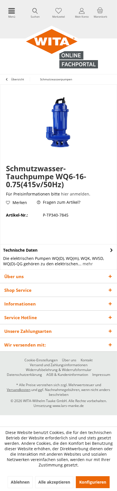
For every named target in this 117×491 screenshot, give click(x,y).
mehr (87, 263)
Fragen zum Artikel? (61, 202)
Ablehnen (20, 482)
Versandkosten (18, 389)
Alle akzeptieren (54, 482)
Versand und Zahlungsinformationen (58, 365)
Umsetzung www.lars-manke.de (59, 405)
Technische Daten (20, 250)
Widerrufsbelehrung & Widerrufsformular (58, 370)
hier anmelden (75, 194)
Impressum (101, 374)
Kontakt (87, 360)
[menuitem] (11, 13)
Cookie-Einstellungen (41, 360)
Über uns (69, 360)
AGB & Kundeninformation (67, 374)
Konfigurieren (92, 482)
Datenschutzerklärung (24, 374)
